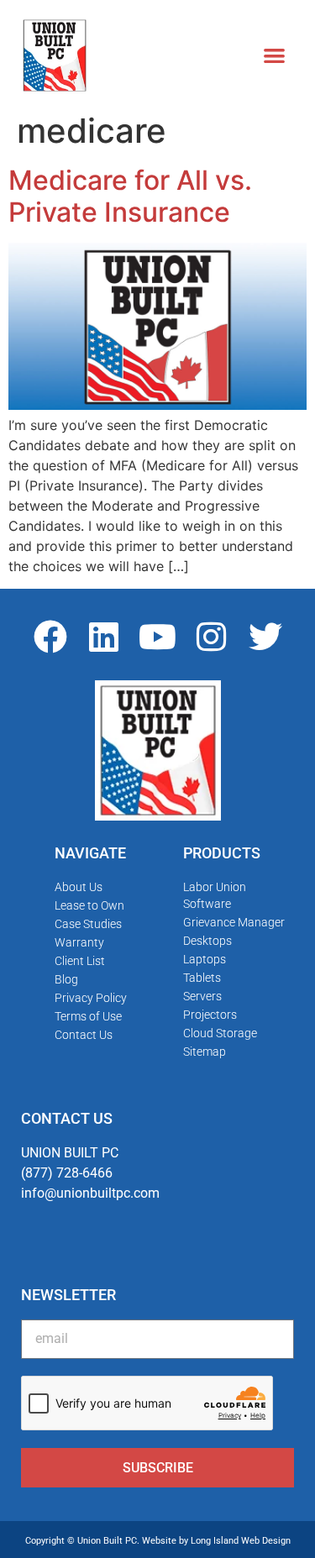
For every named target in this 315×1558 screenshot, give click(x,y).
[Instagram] (212, 637)
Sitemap (204, 1051)
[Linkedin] (104, 637)
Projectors (210, 1014)
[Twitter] (265, 637)
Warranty (79, 942)
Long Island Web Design (241, 1540)
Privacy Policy (91, 998)
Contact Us (84, 1034)
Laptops (204, 959)
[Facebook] (50, 637)
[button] (274, 55)
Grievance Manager (234, 922)
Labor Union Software (214, 895)
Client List (80, 961)
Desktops (207, 940)
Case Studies (88, 924)
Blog (66, 979)
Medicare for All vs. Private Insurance (130, 196)
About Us (78, 887)
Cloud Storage (220, 1033)
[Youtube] (158, 637)
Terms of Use (88, 1016)
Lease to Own (89, 905)
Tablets (202, 977)
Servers (202, 996)
